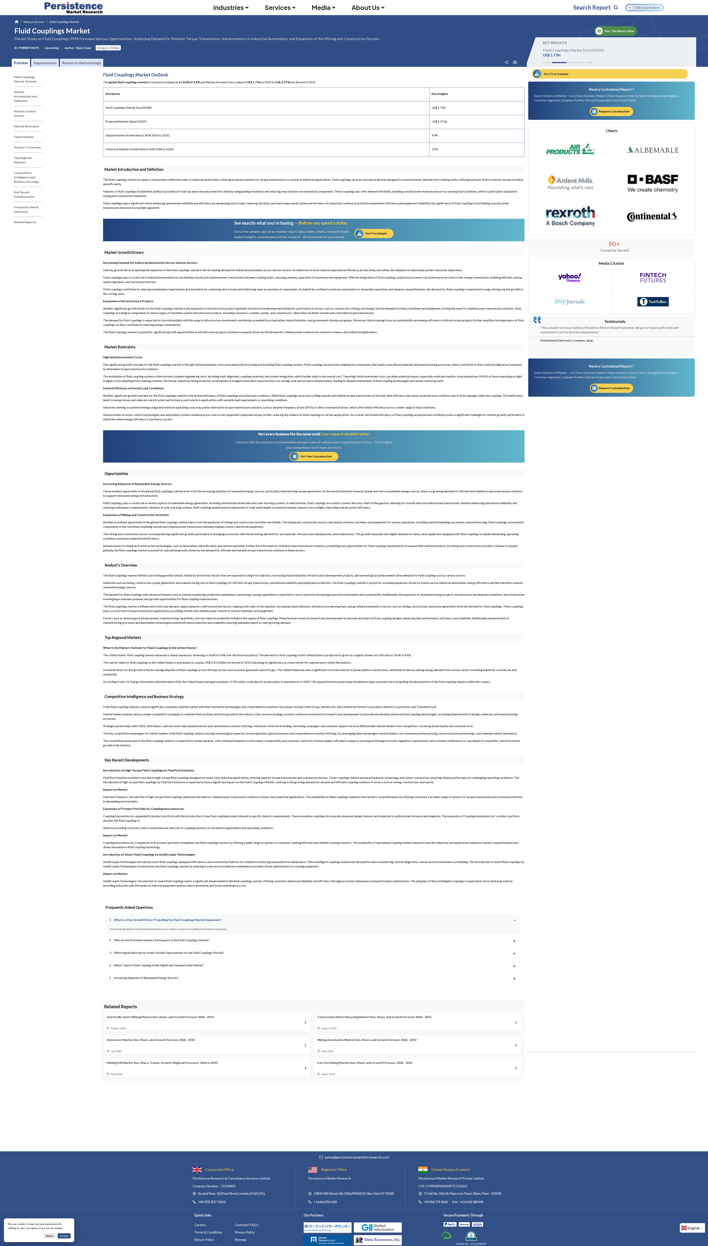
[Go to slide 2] (555, 62)
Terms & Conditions (208, 1232)
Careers (200, 1225)
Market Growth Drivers (25, 113)
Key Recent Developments (24, 194)
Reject (49, 1235)
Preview (21, 63)
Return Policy (204, 1240)
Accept (64, 1235)
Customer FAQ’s (247, 1225)
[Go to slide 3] (564, 62)
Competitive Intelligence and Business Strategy (26, 177)
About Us (366, 7)
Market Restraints (26, 126)
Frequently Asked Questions (26, 209)
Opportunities (24, 136)
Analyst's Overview (27, 147)
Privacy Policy (245, 1232)
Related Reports (25, 222)
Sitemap (240, 1240)
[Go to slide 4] (577, 62)
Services (278, 7)
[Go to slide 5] (589, 62)
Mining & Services (34, 21)
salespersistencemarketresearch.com (357, 1157)
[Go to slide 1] (546, 62)
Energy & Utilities (108, 47)
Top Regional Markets (23, 160)
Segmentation (45, 63)
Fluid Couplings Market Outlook (25, 79)
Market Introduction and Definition (25, 96)
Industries (228, 7)
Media (321, 7)
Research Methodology (81, 63)
